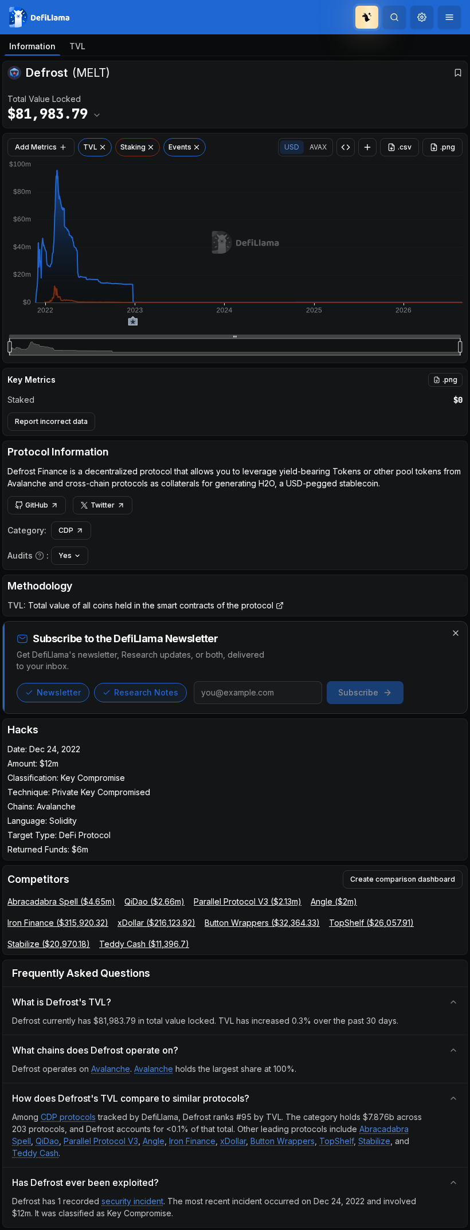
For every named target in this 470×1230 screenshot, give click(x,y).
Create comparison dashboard (402, 879)
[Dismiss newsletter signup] (456, 633)
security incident (132, 1201)
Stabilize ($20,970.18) (48, 944)
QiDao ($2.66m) (154, 901)
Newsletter (59, 692)
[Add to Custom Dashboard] (367, 147)
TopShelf (336, 1141)
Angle (153, 1141)
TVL (77, 46)
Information (32, 46)
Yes (65, 555)
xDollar (233, 1141)
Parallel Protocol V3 (101, 1141)
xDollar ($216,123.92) (156, 923)
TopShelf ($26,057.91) (371, 923)
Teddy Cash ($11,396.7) (144, 944)
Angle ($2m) (334, 901)
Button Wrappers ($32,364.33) (262, 923)
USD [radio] (291, 147)
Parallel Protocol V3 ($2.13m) (247, 901)
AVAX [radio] (318, 147)
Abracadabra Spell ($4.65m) (61, 901)
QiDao (47, 1141)
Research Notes (146, 692)
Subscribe (358, 692)
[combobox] (421, 17)
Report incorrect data (51, 421)
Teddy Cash (35, 1153)
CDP (65, 530)
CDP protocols (68, 1117)
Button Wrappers (282, 1141)
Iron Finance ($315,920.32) (57, 923)
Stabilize (374, 1141)
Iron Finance (192, 1141)
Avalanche (110, 1069)
